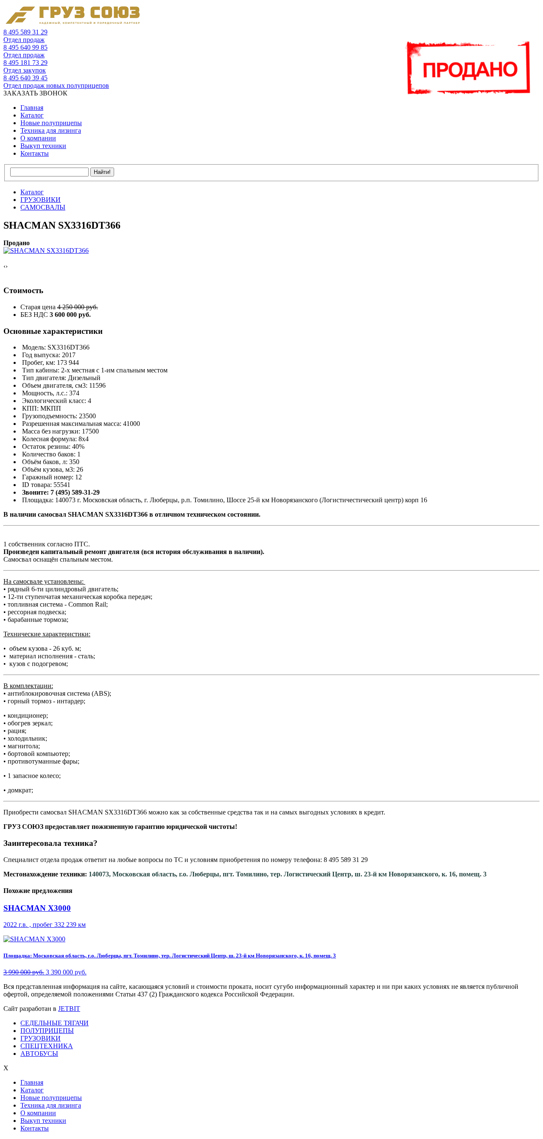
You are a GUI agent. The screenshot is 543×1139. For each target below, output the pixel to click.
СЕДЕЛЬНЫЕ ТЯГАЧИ (54, 1023)
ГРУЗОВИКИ (40, 1038)
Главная (31, 107)
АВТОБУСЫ (39, 1053)
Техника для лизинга (50, 130)
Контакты (34, 153)
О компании (38, 138)
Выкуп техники (43, 145)
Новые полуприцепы (51, 122)
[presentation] (4, 266)
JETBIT (69, 1008)
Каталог (32, 115)
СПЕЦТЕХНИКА (46, 1045)
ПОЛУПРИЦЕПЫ (47, 1030)
